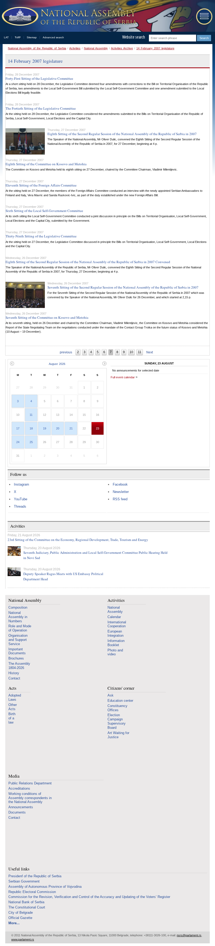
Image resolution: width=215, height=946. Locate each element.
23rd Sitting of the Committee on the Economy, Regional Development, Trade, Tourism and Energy (78, 539)
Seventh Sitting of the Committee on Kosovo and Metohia (47, 317)
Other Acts (12, 707)
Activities (74, 48)
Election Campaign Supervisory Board (117, 721)
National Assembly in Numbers (17, 617)
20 (57, 428)
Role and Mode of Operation (19, 628)
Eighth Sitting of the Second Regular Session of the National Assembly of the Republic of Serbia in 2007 (122, 133)
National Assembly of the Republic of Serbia (37, 48)
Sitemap (32, 37)
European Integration (115, 633)
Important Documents (17, 651)
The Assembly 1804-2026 (19, 666)
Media (13, 776)
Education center (120, 701)
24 (17, 442)
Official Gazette (20, 918)
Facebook (120, 484)
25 (31, 442)
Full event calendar (123, 377)
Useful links (18, 869)
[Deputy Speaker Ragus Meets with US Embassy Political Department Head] (14, 571)
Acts (12, 688)
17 (17, 428)
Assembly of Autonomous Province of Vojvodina (45, 887)
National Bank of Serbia (26, 902)
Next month (104, 363)
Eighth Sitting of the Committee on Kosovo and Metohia (46, 164)
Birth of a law (11, 718)
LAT (6, 37)
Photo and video (115, 652)
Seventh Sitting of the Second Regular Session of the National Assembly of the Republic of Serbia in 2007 (122, 287)
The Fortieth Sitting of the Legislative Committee (41, 108)
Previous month (12, 363)
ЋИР (18, 37)
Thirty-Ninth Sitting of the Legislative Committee (41, 236)
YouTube (20, 499)
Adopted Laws (14, 697)
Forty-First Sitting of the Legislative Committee (39, 78)
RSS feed (120, 499)
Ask (111, 695)
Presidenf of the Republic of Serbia (34, 876)
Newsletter (121, 492)
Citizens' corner (121, 688)
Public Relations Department (30, 783)
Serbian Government (24, 881)
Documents (17, 812)
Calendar (114, 617)
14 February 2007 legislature (155, 48)
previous (66, 352)
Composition (17, 607)
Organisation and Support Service (18, 640)
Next (149, 352)
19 (44, 428)
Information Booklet (116, 643)
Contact (14, 678)
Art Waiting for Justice (118, 735)
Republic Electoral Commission (32, 892)
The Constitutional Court (26, 907)
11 (31, 414)
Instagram (21, 484)
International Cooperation (117, 624)
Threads (20, 506)
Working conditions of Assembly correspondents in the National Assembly (30, 798)
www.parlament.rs (22, 939)
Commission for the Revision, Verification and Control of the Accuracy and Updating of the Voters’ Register (89, 897)
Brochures (16, 658)
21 (71, 428)
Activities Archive (122, 48)
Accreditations (19, 788)
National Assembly (96, 48)
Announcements (20, 807)
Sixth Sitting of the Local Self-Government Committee (44, 210)
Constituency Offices (117, 708)
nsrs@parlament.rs (189, 935)
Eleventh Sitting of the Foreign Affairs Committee (41, 185)
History (13, 673)
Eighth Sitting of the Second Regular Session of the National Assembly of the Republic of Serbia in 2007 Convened (88, 261)
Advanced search (53, 37)
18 (31, 428)
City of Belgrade (20, 913)
